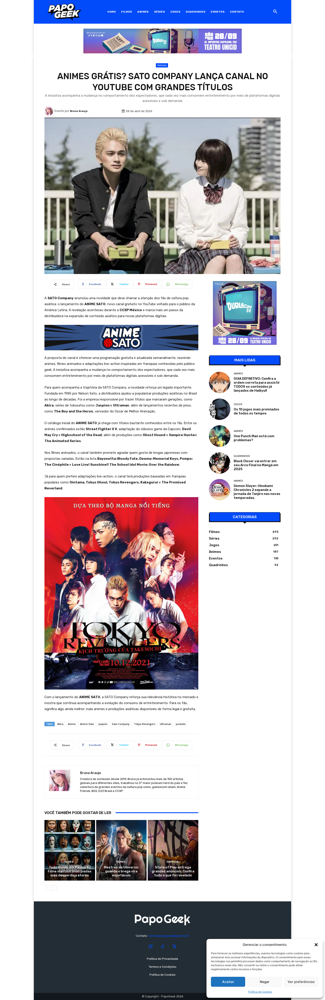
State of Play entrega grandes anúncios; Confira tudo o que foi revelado (173, 871)
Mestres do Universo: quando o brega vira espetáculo (121, 871)
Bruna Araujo (79, 111)
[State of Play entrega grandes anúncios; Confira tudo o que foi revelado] (173, 850)
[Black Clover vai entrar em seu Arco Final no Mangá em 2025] (219, 463)
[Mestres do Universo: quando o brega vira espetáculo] (121, 850)
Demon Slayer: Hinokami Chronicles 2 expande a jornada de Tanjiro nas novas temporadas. (257, 492)
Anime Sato (87, 724)
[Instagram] (150, 946)
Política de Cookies (260, 991)
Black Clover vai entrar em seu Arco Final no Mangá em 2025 (256, 465)
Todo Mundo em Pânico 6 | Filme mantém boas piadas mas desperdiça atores (70, 871)
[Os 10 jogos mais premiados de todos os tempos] (219, 409)
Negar (265, 982)
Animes (162, 65)
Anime (72, 724)
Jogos (238, 404)
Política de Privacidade (162, 958)
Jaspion (102, 724)
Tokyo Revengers (144, 724)
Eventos (172, 862)
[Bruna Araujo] (49, 111)
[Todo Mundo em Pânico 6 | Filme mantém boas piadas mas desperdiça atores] (69, 850)
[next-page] (54, 888)
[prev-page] (47, 888)
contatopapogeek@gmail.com (168, 935)
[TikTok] (162, 946)
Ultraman (165, 724)
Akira (60, 724)
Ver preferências (301, 982)
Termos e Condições (162, 966)
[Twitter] (174, 946)
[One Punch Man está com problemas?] (219, 436)
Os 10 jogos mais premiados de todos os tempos (256, 411)
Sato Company (121, 724)
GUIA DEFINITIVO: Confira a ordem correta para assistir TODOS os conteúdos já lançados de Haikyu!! (257, 385)
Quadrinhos (242, 456)
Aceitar (228, 982)
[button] (316, 945)
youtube (181, 724)
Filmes (69, 862)
